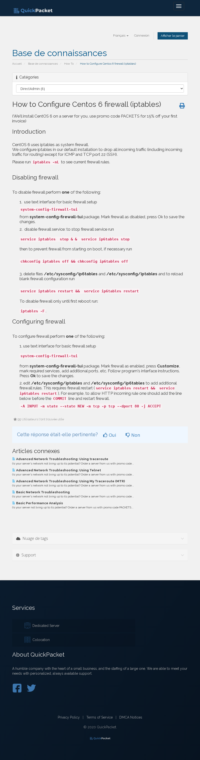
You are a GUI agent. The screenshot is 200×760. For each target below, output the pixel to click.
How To (69, 63)
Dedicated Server (45, 626)
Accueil (17, 63)
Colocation (40, 640)
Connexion (141, 35)
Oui (112, 435)
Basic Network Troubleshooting (42, 492)
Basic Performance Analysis (39, 503)
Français (119, 35)
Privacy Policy (69, 717)
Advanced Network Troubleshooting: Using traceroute (61, 459)
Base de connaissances (43, 63)
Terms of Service (99, 717)
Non (135, 435)
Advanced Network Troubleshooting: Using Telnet (58, 470)
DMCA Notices (130, 717)
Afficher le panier (173, 36)
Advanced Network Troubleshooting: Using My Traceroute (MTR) (70, 481)
